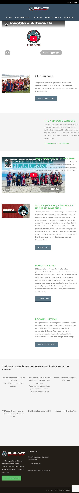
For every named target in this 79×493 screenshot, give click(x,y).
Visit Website (43, 247)
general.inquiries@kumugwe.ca (39, 470)
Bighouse (38, 17)
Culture (8, 17)
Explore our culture (46, 98)
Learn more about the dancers (56, 143)
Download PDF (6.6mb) (46, 344)
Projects (49, 17)
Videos (58, 17)
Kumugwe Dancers (22, 17)
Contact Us (69, 17)
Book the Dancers (72, 2)
